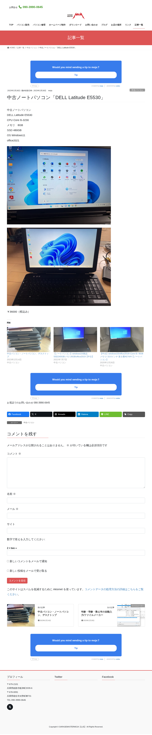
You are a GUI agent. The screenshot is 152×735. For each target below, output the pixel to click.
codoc (118, 86)
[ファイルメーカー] (131, 615)
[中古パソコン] (21, 615)
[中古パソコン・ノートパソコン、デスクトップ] (29, 339)
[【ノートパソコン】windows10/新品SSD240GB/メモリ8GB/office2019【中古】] (75, 339)
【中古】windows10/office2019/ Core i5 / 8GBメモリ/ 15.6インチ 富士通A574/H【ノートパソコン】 (121, 356)
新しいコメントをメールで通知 (28, 561)
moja (101, 86)
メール (12, 508)
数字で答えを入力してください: (26, 539)
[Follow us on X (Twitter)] (10, 707)
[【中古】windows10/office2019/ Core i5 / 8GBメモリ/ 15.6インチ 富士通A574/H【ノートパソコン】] (122, 339)
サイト (11, 524)
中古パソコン (137, 90)
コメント (14, 453)
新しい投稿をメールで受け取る (28, 570)
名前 (11, 493)
